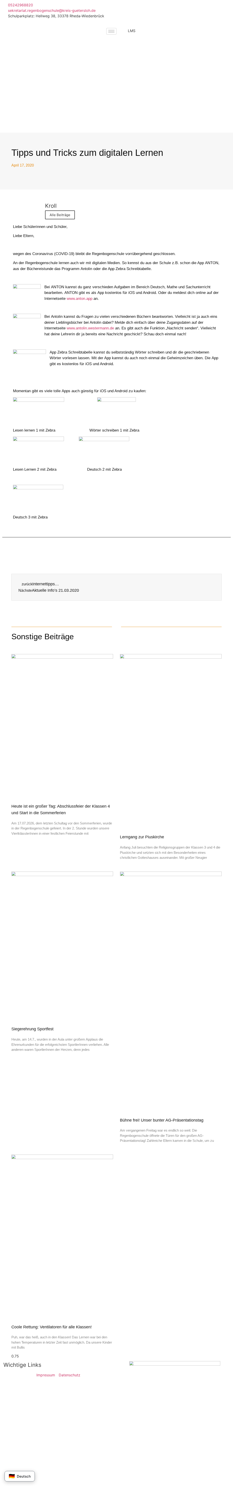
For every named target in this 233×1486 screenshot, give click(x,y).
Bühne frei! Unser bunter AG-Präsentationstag (161, 1120)
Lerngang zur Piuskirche (142, 837)
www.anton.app (79, 298)
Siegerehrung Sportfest (32, 1029)
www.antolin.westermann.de (90, 328)
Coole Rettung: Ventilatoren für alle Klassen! (51, 1327)
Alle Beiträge (60, 215)
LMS (131, 30)
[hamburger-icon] (111, 31)
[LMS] (122, 33)
